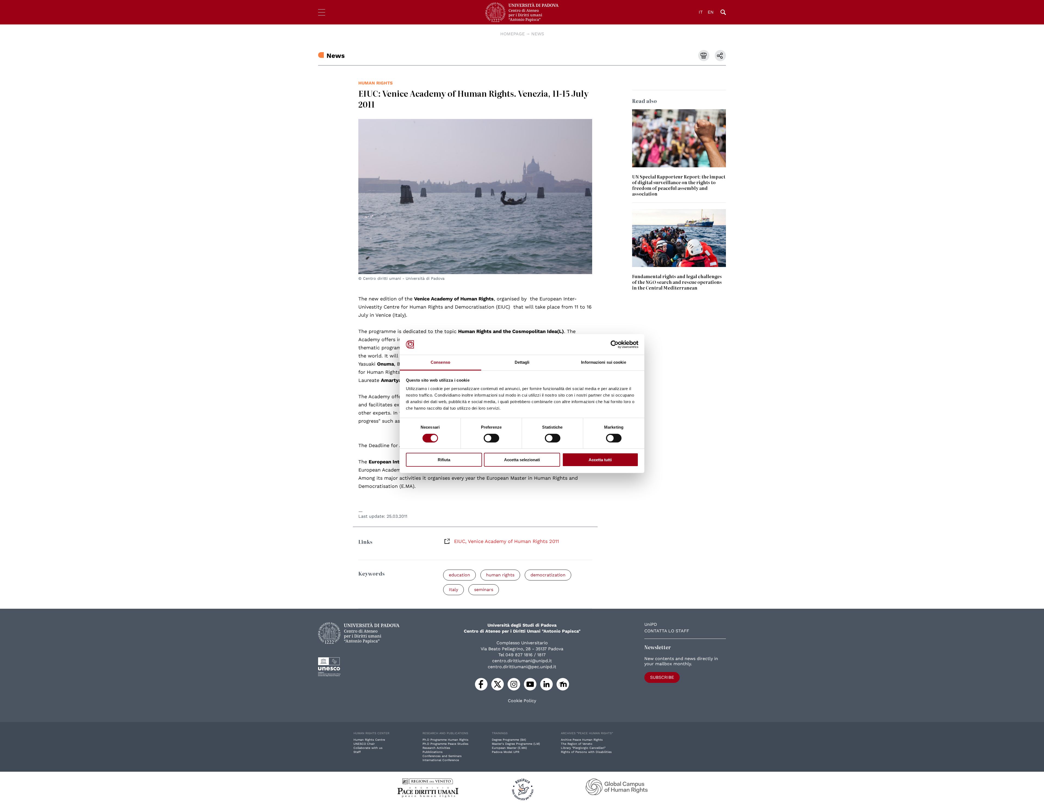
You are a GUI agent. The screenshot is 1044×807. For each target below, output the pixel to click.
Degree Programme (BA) (509, 740)
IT (701, 12)
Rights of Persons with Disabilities (586, 752)
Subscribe (662, 677)
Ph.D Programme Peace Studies (445, 744)
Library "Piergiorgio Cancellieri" (583, 748)
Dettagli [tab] (522, 362)
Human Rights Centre (369, 740)
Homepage (512, 33)
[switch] (491, 438)
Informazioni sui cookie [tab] (603, 362)
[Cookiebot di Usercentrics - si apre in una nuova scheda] (614, 344)
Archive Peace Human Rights (582, 740)
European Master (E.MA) (509, 748)
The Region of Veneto (576, 744)
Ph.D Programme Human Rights (445, 740)
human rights (375, 83)
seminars (483, 589)
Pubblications (432, 752)
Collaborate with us (368, 748)
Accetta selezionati (522, 459)
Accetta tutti (600, 459)
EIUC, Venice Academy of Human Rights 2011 (506, 541)
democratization (548, 574)
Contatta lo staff (666, 630)
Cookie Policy (522, 701)
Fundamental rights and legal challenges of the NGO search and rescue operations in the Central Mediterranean (677, 282)
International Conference (440, 760)
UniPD (650, 624)
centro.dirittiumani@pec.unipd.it (522, 666)
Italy (453, 589)
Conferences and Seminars (442, 756)
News (537, 33)
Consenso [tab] (440, 362)
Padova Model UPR (505, 752)
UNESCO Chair (364, 744)
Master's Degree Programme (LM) (516, 744)
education (459, 574)
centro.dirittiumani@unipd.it (522, 660)
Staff (357, 752)
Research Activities (436, 748)
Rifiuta (444, 459)
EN (711, 12)
